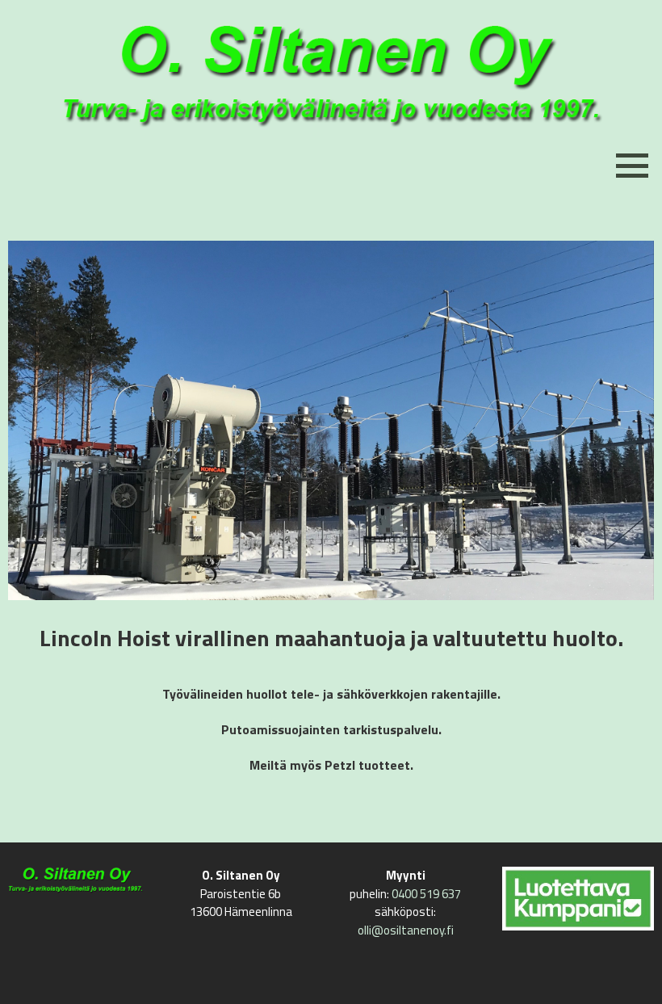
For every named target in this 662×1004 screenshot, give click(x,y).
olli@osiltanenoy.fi (406, 930)
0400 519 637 (426, 893)
